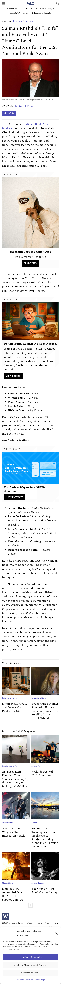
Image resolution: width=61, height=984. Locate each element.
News (32, 21)
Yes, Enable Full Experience (30, 957)
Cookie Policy (19, 979)
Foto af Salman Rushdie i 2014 (14, 99)
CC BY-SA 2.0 (47, 99)
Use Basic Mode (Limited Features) (30, 965)
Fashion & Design (45, 9)
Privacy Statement (33, 979)
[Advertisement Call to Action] (30, 468)
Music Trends (37, 883)
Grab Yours (30, 263)
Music (26, 13)
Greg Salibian (34, 99)
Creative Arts (26, 9)
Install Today (14, 497)
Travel (34, 822)
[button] (56, 933)
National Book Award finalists (26, 126)
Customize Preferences (30, 972)
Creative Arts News (11, 766)
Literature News (20, 21)
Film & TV (15, 13)
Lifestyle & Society (41, 13)
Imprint (44, 979)
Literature (12, 9)
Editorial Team (24, 106)
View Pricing (13, 376)
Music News (37, 766)
